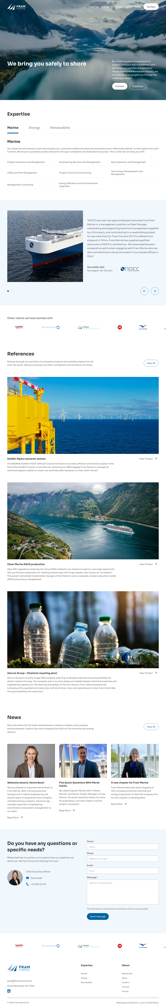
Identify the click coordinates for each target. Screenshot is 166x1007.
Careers (125, 982)
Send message (98, 916)
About (119, 6)
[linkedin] (8, 991)
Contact (151, 6)
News (138, 6)
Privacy (125, 991)
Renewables (86, 982)
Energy (84, 977)
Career (128, 6)
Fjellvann (134, 1002)
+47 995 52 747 (38, 884)
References (107, 6)
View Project (146, 458)
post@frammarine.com (19, 980)
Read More (13, 817)
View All (151, 363)
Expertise (93, 6)
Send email (36, 877)
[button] (8, 291)
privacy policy (141, 908)
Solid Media (152, 1002)
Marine (84, 973)
